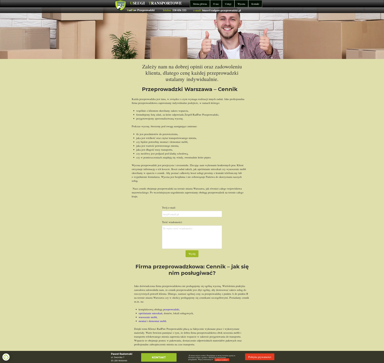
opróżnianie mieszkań (150, 313)
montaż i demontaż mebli (152, 321)
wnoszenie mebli (148, 317)
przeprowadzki (171, 309)
